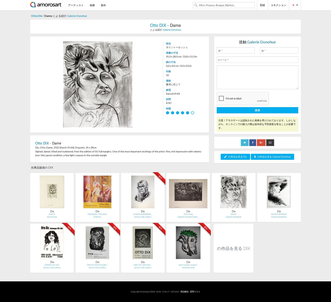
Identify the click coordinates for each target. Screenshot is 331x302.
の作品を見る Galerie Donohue (274, 156)
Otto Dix (36, 15)
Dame (233, 214)
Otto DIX (158, 25)
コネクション (278, 5)
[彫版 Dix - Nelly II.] (52, 193)
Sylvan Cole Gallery (143, 216)
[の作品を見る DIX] (233, 269)
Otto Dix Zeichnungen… (97, 264)
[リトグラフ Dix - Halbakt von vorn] (52, 243)
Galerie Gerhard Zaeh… (188, 216)
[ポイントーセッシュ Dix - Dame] (233, 193)
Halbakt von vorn (51, 264)
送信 (257, 110)
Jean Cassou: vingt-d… (188, 264)
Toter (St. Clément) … (143, 264)
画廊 (92, 5)
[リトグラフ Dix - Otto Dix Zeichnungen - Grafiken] (97, 243)
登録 (262, 5)
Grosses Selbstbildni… (142, 214)
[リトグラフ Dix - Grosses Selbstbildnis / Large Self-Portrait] (143, 193)
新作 (103, 5)
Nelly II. (52, 214)
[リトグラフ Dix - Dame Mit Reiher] (279, 193)
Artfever (97, 216)
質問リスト (195, 291)
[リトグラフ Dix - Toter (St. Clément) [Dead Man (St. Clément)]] (143, 243)
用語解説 (184, 291)
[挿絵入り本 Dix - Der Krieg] (188, 193)
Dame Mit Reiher (279, 214)
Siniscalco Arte (188, 267)
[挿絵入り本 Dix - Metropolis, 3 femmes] (97, 193)
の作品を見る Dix (237, 156)
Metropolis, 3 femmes (97, 214)
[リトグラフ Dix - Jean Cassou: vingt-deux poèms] (188, 243)
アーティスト (76, 5)
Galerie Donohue (77, 15)
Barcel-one (52, 216)
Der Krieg (188, 214)
